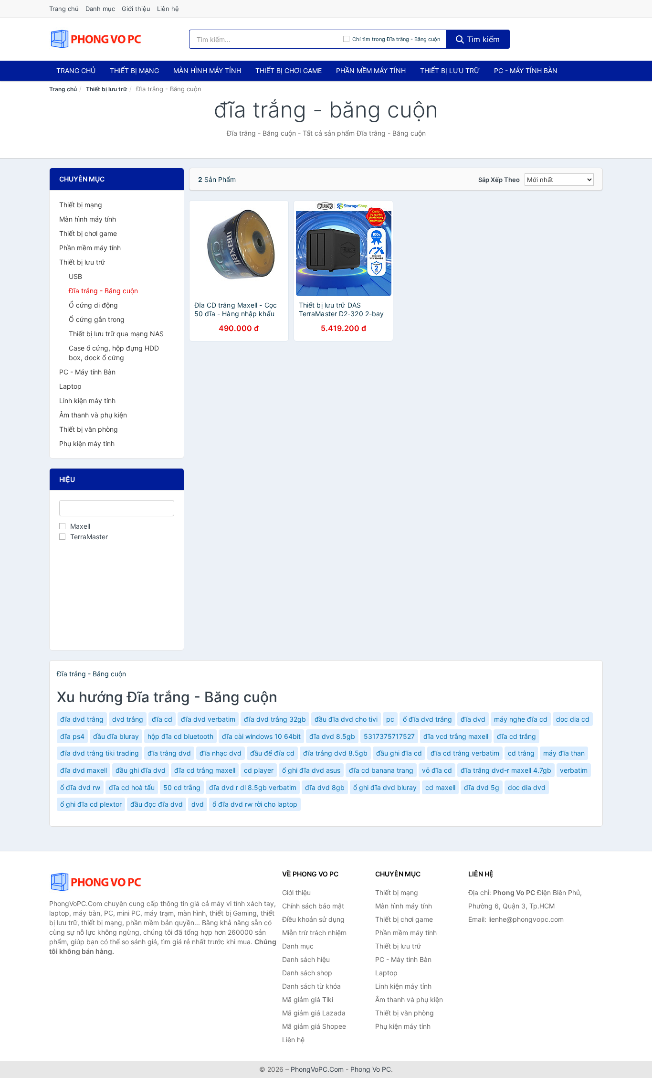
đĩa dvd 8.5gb (332, 736)
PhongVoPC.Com (317, 1069)
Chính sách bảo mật (313, 906)
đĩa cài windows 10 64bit (261, 736)
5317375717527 (389, 736)
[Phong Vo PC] (97, 882)
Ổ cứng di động (93, 305)
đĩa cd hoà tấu (132, 787)
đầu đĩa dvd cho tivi (346, 719)
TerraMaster (89, 537)
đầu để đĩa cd (272, 753)
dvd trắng (127, 719)
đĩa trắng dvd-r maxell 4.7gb (506, 770)
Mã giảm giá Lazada (314, 1013)
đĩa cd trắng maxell (204, 770)
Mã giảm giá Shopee (314, 1026)
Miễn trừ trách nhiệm (314, 933)
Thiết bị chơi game (288, 70)
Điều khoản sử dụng (313, 919)
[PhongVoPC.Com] (95, 39)
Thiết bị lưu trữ (450, 70)
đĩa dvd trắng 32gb (275, 719)
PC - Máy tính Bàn (525, 70)
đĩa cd (162, 719)
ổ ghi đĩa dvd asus (311, 770)
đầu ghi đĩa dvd (141, 770)
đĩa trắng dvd (169, 753)
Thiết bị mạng (134, 70)
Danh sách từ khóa (311, 986)
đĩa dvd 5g (481, 787)
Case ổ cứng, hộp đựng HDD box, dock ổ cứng (114, 353)
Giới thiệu (136, 8)
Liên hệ (168, 8)
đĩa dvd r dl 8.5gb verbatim (252, 787)
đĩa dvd (473, 719)
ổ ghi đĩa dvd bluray (385, 787)
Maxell (80, 526)
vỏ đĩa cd (437, 770)
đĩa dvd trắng (82, 719)
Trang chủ (64, 8)
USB (75, 276)
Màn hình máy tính (207, 70)
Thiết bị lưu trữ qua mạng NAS (116, 334)
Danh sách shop (307, 973)
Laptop (70, 386)
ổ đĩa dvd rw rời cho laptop (254, 804)
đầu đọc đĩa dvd (156, 804)
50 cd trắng (181, 787)
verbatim (574, 770)
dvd (197, 804)
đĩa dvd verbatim (208, 719)
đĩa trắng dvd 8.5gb (335, 753)
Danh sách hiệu (306, 959)
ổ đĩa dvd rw (80, 787)
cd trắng (521, 753)
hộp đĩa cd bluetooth (180, 736)
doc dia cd (572, 719)
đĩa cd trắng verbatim (465, 753)
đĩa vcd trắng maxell (455, 736)
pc (390, 719)
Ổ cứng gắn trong (97, 319)
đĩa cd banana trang (381, 770)
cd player (258, 770)
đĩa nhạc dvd (221, 753)
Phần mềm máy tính (371, 70)
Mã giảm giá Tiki (307, 999)
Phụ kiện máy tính (87, 443)
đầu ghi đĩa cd (399, 753)
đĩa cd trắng (516, 736)
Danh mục (100, 8)
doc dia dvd (527, 787)
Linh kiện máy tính (87, 400)
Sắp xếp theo (499, 179)
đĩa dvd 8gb (325, 787)
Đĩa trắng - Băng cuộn (103, 291)
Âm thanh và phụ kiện (93, 415)
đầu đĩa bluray (116, 736)
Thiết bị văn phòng (88, 429)
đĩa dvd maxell (83, 770)
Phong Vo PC (370, 1069)
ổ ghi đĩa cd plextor (91, 804)
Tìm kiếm (482, 39)
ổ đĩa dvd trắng (427, 719)
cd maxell (440, 787)
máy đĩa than (564, 753)
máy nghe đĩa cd (520, 719)
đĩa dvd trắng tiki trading (99, 753)
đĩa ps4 (72, 736)
